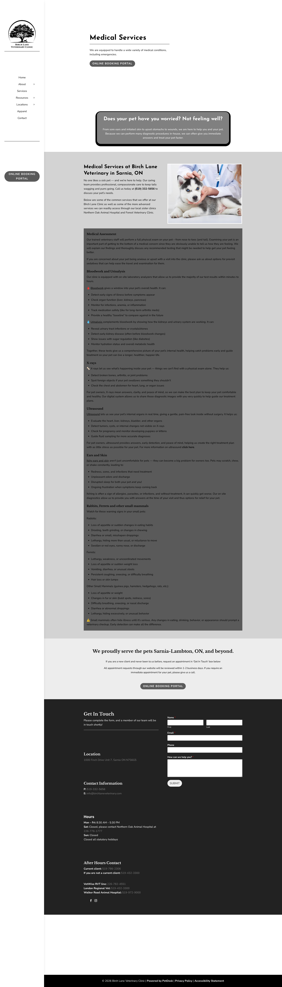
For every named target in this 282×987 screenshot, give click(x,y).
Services (22, 91)
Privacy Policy (183, 981)
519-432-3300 (130, 873)
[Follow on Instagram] (25, 213)
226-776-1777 (93, 831)
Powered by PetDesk (160, 981)
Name (171, 717)
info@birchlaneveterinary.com (104, 793)
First (169, 727)
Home (22, 77)
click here (188, 447)
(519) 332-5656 (145, 188)
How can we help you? (180, 757)
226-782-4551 (116, 884)
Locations (22, 104)
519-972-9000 (131, 892)
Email (171, 732)
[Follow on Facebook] (19, 213)
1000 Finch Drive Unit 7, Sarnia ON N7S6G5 (110, 760)
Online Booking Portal (22, 176)
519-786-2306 (111, 868)
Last (208, 727)
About (22, 84)
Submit (175, 783)
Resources (22, 98)
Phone (170, 745)
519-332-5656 (96, 789)
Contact (22, 118)
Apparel (22, 111)
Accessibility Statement (209, 981)
